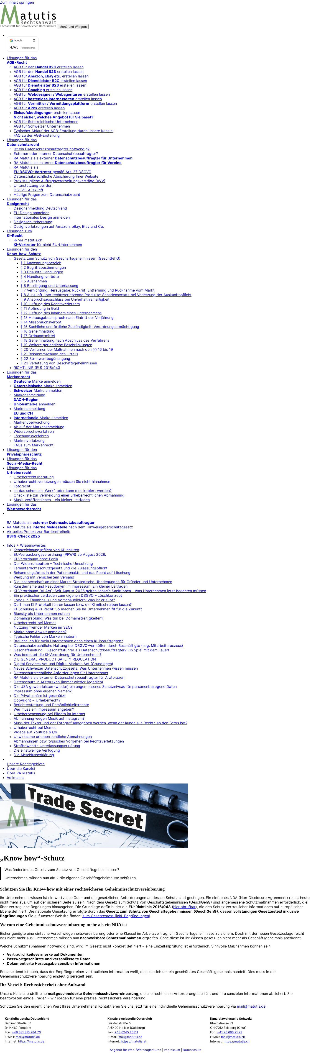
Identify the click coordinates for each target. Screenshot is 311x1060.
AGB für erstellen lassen (51, 76)
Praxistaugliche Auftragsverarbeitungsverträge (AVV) (59, 181)
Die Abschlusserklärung (34, 755)
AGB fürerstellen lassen (50, 85)
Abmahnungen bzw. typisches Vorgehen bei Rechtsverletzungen (69, 741)
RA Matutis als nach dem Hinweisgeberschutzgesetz (70, 527)
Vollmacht (15, 777)
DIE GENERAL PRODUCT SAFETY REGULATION (55, 659)
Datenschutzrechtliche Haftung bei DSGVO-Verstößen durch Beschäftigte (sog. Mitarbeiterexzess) (98, 645)
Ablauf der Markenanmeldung (39, 427)
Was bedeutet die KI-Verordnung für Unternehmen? (57, 654)
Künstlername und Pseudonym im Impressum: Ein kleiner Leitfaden (70, 586)
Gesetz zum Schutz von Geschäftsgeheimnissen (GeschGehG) (67, 258)
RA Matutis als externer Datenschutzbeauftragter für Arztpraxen (69, 677)
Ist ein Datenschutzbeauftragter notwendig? (51, 149)
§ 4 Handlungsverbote (39, 276)
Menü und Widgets (73, 26)
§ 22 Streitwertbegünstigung (45, 358)
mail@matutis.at (130, 1037)
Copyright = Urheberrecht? (37, 700)
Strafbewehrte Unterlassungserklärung (47, 745)
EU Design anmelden (31, 212)
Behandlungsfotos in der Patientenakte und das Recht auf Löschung (72, 572)
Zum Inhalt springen (17, 2)
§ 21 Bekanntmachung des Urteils (49, 354)
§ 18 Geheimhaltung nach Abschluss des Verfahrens (64, 340)
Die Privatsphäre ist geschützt (40, 695)
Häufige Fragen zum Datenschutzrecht (47, 194)
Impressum (172, 1050)
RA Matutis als (51, 522)
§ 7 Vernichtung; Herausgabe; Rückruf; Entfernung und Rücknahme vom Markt (87, 290)
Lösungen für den (24, 251)
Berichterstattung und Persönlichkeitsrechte (51, 704)
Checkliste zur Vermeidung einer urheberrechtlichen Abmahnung (69, 495)
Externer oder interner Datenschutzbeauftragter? (56, 153)
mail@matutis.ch (233, 1037)
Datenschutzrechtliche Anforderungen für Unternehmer (61, 673)
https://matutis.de (31, 1041)
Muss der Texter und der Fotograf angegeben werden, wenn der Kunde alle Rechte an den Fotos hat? (100, 723)
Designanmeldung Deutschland (40, 208)
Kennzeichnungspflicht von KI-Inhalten (46, 550)
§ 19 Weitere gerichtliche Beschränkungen (56, 345)
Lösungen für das (22, 60)
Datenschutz (192, 1050)
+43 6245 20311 (126, 1032)
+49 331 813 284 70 (26, 1032)
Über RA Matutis (21, 773)
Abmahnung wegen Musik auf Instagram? (49, 718)
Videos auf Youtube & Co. (36, 732)
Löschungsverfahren (31, 436)
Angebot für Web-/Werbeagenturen (135, 1050)
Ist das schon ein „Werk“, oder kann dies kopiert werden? (63, 490)
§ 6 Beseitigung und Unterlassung (49, 285)
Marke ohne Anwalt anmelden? (40, 632)
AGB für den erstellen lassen (49, 71)
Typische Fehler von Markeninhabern (45, 636)
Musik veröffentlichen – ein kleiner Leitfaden (52, 499)
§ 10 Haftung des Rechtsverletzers (50, 304)
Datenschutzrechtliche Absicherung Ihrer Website (56, 176)
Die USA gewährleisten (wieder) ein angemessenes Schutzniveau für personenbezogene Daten (95, 686)
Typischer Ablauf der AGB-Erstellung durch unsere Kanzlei (63, 130)
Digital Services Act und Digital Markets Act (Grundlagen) (63, 663)
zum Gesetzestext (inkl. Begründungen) (116, 916)
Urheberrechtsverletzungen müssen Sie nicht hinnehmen (62, 481)
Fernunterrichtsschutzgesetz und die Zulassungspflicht (60, 568)
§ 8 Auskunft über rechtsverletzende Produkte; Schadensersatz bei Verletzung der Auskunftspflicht (105, 294)
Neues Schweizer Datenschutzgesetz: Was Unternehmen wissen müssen (76, 668)
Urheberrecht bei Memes (35, 622)
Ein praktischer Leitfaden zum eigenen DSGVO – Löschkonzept (68, 595)
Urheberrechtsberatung (34, 477)
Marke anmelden (37, 381)
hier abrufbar (184, 906)
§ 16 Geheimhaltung (37, 331)
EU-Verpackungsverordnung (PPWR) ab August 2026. (60, 554)
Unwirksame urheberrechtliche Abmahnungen (53, 736)
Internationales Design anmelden (42, 217)
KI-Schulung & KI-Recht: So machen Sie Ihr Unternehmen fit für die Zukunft (78, 609)
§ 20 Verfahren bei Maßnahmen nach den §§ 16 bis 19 (66, 349)
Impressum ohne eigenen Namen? (42, 691)
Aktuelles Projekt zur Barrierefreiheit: (38, 533)
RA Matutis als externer (73, 158)
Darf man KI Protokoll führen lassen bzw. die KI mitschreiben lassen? (73, 604)
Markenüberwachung (32, 422)
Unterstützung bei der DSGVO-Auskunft (32, 187)
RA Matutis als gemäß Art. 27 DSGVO (52, 169)
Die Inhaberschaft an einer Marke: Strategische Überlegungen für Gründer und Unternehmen (93, 581)
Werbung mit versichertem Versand (44, 577)
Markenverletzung (29, 440)
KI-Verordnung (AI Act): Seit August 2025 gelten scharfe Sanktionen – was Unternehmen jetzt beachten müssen (110, 591)
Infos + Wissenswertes (26, 545)
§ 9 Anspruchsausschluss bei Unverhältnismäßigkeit (65, 299)
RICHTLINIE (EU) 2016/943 (37, 367)
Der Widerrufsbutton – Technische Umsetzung (53, 563)
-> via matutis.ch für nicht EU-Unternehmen (48, 242)
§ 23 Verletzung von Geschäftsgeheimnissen (58, 363)
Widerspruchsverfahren (34, 431)
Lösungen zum (19, 233)
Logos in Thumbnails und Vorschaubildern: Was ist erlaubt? (64, 600)
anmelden (34, 404)
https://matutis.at (133, 1041)
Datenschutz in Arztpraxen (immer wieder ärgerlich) (58, 682)
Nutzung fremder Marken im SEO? (43, 627)
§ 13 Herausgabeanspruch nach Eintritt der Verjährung (67, 317)
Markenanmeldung (29, 397)
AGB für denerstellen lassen (49, 67)
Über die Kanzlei (21, 768)
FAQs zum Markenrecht (34, 445)
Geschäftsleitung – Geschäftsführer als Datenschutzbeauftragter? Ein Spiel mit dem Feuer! (91, 650)
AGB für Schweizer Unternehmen (42, 126)
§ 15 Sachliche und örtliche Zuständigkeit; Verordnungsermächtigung (79, 326)
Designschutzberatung (33, 222)
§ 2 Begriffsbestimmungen (43, 267)
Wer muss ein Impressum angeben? (44, 709)
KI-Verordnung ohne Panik (36, 559)
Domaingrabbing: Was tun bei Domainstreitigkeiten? (58, 618)
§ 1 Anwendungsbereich (40, 263)
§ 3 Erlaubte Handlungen (41, 272)
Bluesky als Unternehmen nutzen (42, 613)
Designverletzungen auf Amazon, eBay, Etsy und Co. (59, 226)
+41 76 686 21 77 (229, 1032)
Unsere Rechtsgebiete (26, 764)
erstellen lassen (47, 112)
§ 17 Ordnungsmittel (37, 335)
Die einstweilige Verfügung (37, 750)
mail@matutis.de (251, 1006)
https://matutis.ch (237, 1041)
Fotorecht (22, 486)
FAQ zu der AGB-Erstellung (37, 135)
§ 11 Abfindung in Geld (39, 308)
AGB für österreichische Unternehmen (46, 121)
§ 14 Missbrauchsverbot (40, 322)
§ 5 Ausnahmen (33, 281)
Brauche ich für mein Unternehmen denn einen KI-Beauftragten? (68, 641)
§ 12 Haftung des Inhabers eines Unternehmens (61, 313)
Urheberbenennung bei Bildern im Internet (49, 714)
